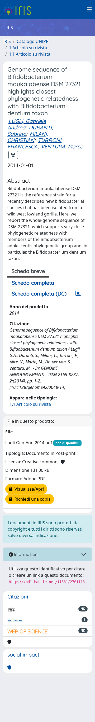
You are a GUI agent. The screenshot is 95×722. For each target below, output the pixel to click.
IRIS (7, 41)
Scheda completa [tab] (33, 282)
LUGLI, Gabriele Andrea (26, 124)
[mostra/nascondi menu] (89, 9)
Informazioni (25, 554)
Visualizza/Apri (28, 489)
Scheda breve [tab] (28, 271)
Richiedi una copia (31, 499)
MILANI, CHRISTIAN (27, 136)
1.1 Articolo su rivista (29, 54)
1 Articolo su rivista (28, 48)
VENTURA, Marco (62, 146)
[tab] (78, 293)
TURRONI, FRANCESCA (34, 143)
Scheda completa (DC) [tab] (39, 293)
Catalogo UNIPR (33, 41)
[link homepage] (19, 9)
